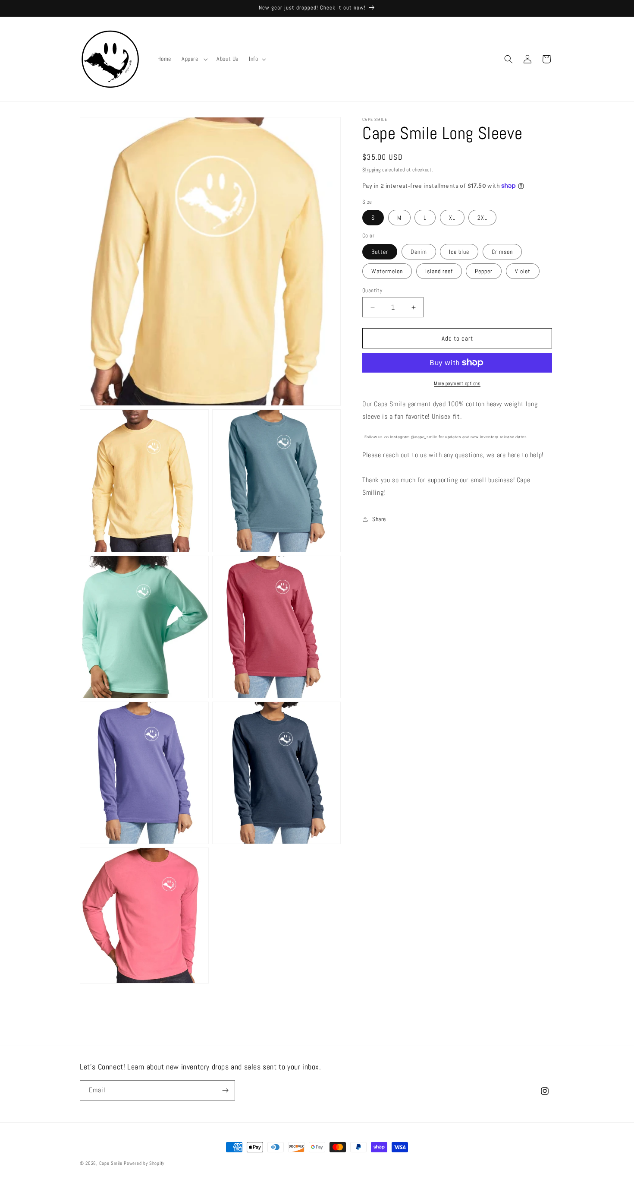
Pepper (484, 271)
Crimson (502, 252)
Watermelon (387, 271)
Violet (522, 271)
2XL (482, 217)
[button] (193, 59)
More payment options (457, 383)
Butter (379, 252)
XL (452, 217)
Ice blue (459, 252)
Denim (419, 252)
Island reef (439, 271)
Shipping (371, 169)
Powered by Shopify (144, 1163)
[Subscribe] (225, 1090)
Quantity (372, 290)
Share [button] (379, 519)
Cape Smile (110, 1163)
